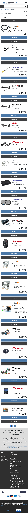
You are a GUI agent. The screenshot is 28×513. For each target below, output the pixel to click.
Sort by (25, 11)
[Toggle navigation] (2, 6)
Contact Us (3, 455)
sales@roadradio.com (15, 456)
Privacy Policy (3, 457)
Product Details (14, 41)
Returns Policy (4, 459)
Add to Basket (14, 37)
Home (2, 9)
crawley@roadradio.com (16, 461)
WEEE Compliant (4, 460)
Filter (14, 20)
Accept (18, 510)
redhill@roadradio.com (16, 466)
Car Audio (7, 9)
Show (26, 15)
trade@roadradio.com (15, 472)
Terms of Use (4, 456)
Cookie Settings (10, 510)
